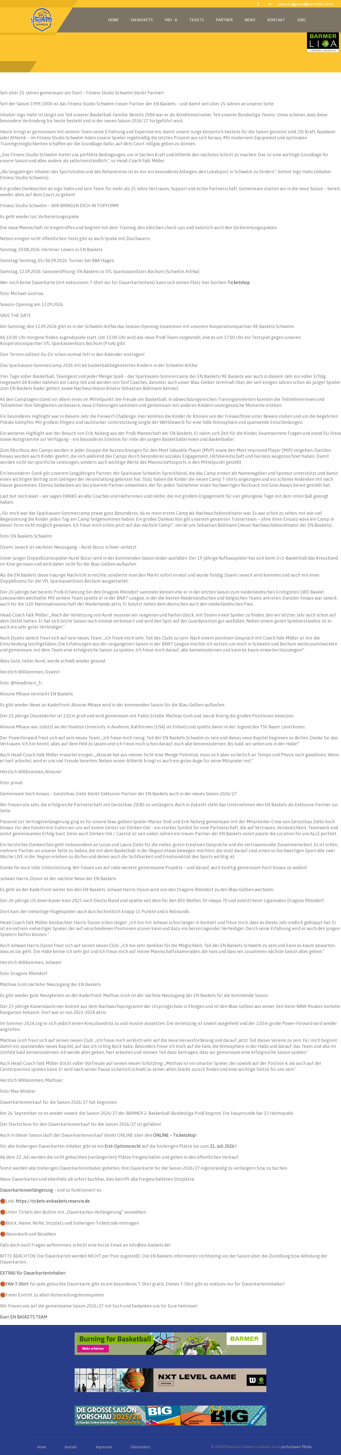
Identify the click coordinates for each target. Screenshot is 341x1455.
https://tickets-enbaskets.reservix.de (53, 1201)
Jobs (301, 20)
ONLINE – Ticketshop (174, 1135)
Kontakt (276, 20)
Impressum (104, 1447)
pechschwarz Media (296, 1447)
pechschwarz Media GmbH (315, 4)
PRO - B (171, 20)
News (250, 20)
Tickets (196, 20)
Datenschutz (140, 1447)
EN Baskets (142, 20)
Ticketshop (238, 282)
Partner (224, 20)
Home (113, 20)
